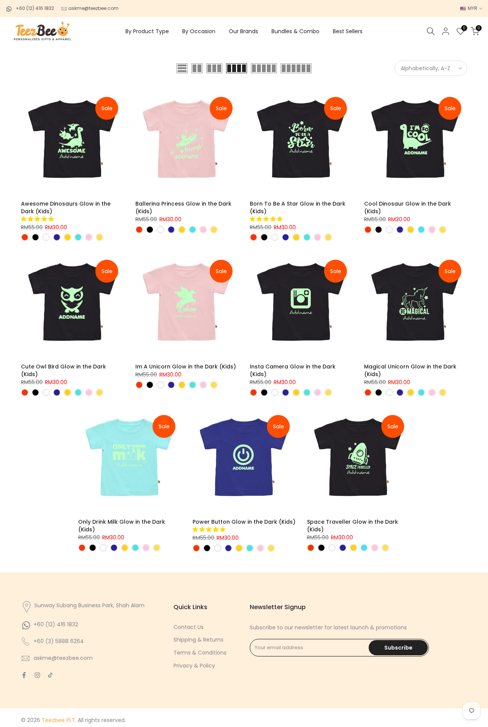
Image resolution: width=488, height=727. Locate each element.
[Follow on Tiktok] (50, 675)
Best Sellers (348, 31)
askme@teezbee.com (93, 8)
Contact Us (188, 627)
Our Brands (243, 31)
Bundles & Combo (295, 31)
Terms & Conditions (199, 652)
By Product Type (147, 31)
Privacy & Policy (194, 665)
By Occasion (198, 31)
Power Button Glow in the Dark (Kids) (244, 522)
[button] (38, 219)
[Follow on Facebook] (24, 675)
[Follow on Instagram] (37, 675)
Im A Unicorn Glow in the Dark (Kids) (185, 366)
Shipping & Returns (198, 639)
